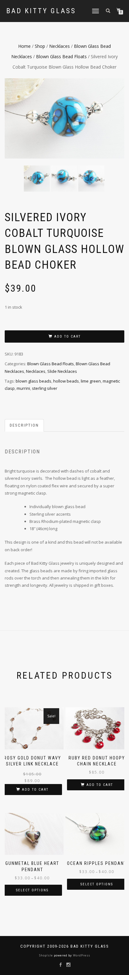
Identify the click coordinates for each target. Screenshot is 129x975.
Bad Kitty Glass (41, 11)
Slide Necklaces (62, 371)
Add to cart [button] (35, 789)
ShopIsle (46, 955)
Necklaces (59, 46)
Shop (40, 46)
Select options (32, 890)
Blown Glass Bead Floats (61, 56)
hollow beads (66, 381)
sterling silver (44, 388)
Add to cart (67, 336)
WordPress (81, 955)
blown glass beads (33, 381)
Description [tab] (24, 425)
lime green (91, 381)
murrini (23, 388)
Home (24, 46)
